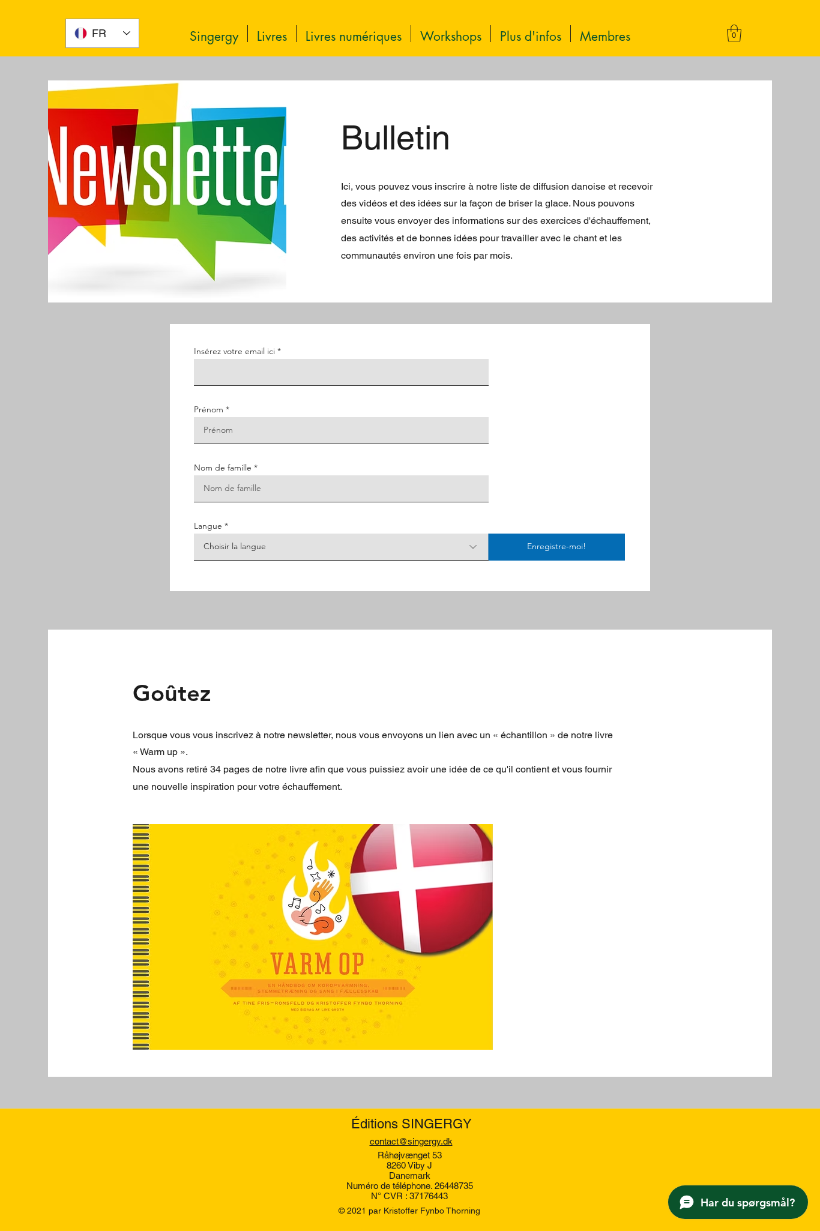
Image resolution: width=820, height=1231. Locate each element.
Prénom (208, 409)
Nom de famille (223, 467)
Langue (208, 526)
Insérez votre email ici (234, 351)
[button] (530, 33)
